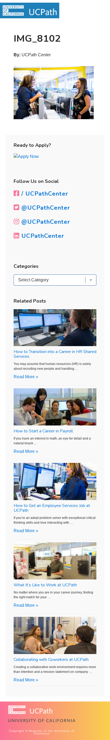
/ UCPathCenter (43, 194)
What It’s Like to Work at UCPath (45, 585)
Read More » (26, 377)
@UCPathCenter (44, 208)
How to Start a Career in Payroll (43, 431)
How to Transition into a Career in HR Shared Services (55, 354)
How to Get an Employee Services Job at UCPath (52, 508)
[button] (95, 11)
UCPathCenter (41, 236)
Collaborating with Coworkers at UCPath (51, 659)
